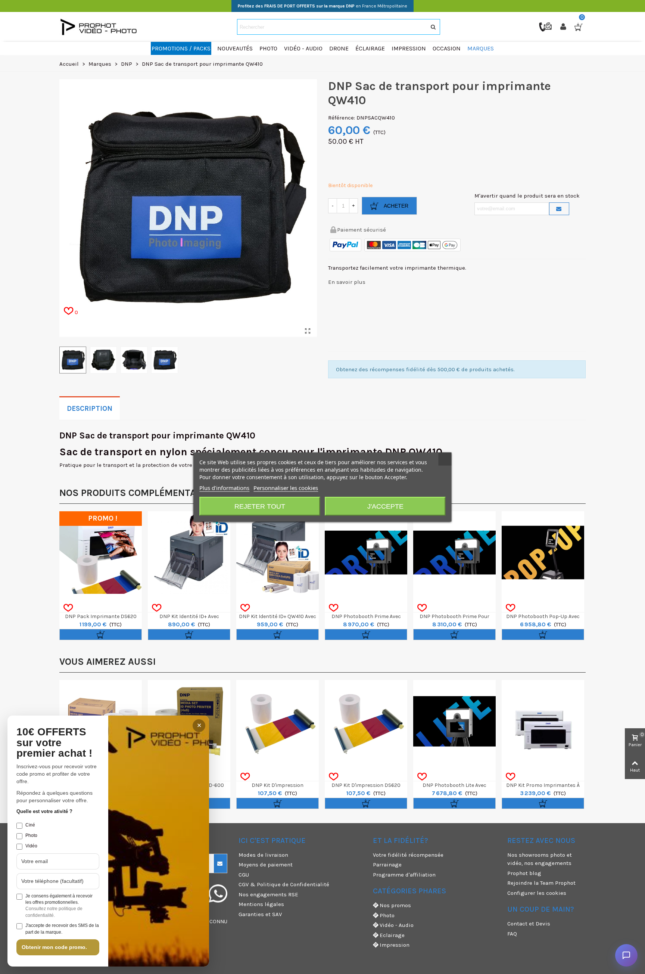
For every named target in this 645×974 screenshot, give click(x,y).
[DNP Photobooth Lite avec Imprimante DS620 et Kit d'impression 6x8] (454, 721)
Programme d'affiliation (404, 874)
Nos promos (395, 905)
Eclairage (392, 935)
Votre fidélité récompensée (408, 855)
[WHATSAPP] (218, 893)
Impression (394, 945)
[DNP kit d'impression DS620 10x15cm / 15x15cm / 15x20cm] (366, 721)
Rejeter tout (259, 506)
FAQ (512, 933)
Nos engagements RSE (268, 894)
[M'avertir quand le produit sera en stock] (559, 208)
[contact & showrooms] (546, 26)
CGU (244, 874)
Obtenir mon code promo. (54, 947)
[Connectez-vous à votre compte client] (564, 26)
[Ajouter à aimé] (68, 608)
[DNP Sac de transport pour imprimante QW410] (307, 331)
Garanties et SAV (260, 914)
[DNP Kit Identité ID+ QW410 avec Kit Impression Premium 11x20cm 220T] (277, 552)
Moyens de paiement (266, 864)
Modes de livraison (263, 855)
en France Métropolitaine (322, 6)
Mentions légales (261, 904)
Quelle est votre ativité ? (44, 811)
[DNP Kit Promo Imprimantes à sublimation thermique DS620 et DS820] (543, 727)
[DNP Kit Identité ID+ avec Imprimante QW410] (189, 552)
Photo (387, 915)
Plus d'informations (224, 487)
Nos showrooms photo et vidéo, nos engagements (539, 859)
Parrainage (387, 864)
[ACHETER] (100, 634)
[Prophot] (100, 27)
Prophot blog (524, 873)
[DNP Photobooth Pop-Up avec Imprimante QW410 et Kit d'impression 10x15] (543, 552)
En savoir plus (346, 282)
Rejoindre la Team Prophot (541, 883)
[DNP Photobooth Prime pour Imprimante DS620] (454, 552)
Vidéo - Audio (397, 925)
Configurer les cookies (536, 893)
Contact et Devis (528, 923)
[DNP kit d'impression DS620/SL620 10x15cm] (277, 721)
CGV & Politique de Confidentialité (284, 884)
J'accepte (385, 506)
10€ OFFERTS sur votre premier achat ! (54, 743)
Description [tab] (89, 408)
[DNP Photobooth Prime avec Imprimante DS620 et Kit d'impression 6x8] (366, 552)
